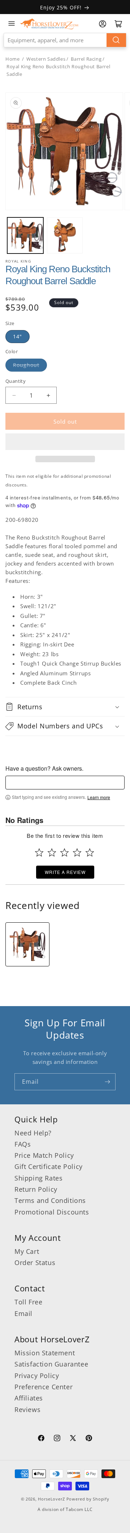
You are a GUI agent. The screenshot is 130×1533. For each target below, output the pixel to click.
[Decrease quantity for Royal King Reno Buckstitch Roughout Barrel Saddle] (14, 395)
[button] (65, 441)
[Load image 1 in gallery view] (25, 235)
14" (17, 336)
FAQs (22, 1144)
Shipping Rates (38, 1178)
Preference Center (43, 1386)
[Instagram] (57, 1439)
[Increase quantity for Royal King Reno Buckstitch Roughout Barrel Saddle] (48, 395)
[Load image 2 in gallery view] (65, 235)
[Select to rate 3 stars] (64, 852)
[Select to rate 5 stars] (89, 852)
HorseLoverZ (51, 1499)
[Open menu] (12, 23)
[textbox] (65, 782)
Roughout (26, 364)
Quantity (15, 381)
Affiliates (28, 1398)
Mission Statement (44, 1352)
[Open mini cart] (118, 24)
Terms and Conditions (50, 1200)
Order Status (34, 1262)
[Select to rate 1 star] (39, 852)
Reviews (27, 1409)
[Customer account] (102, 24)
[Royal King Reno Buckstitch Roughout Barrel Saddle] (27, 944)
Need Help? (33, 1133)
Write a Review (65, 872)
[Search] (116, 40)
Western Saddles (45, 59)
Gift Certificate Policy (48, 1166)
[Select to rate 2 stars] (51, 852)
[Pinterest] (89, 1439)
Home (12, 59)
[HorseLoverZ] (49, 23)
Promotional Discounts (51, 1212)
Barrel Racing (86, 59)
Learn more (98, 797)
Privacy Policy (36, 1375)
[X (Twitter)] (73, 1439)
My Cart (26, 1251)
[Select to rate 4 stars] (77, 852)
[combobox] (65, 40)
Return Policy (35, 1189)
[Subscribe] (107, 1081)
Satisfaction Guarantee (51, 1364)
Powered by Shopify (87, 1499)
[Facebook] (41, 1439)
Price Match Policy (44, 1155)
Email (23, 1313)
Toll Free (28, 1302)
